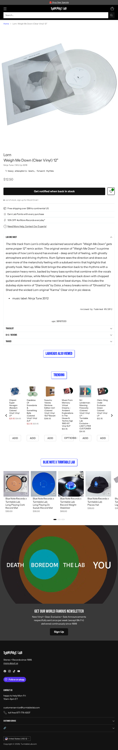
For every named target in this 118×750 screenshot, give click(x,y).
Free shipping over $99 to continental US (28, 208)
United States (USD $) (17, 739)
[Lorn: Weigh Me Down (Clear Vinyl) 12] (59, 86)
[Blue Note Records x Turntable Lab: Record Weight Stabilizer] (71, 484)
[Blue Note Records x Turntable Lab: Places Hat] (98, 484)
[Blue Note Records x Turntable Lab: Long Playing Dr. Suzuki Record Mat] (43, 484)
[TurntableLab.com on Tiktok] (14, 671)
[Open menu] (5, 8)
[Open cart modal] (112, 8)
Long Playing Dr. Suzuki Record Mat (43, 506)
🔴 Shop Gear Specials (59, 2)
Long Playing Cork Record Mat (15, 506)
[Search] (111, 15)
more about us (10, 663)
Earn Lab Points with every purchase (25, 214)
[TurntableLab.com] (59, 8)
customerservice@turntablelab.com (21, 707)
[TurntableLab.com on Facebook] (5, 671)
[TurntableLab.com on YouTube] (18, 671)
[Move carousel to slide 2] (59, 519)
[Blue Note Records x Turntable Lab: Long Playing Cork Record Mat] (16, 484)
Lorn (7, 154)
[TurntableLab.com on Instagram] (9, 671)
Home (6, 24)
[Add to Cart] (26, 493)
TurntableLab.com (29, 744)
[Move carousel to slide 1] (55, 519)
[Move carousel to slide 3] (63, 519)
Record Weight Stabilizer (68, 506)
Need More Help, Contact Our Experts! (26, 226)
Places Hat (93, 504)
